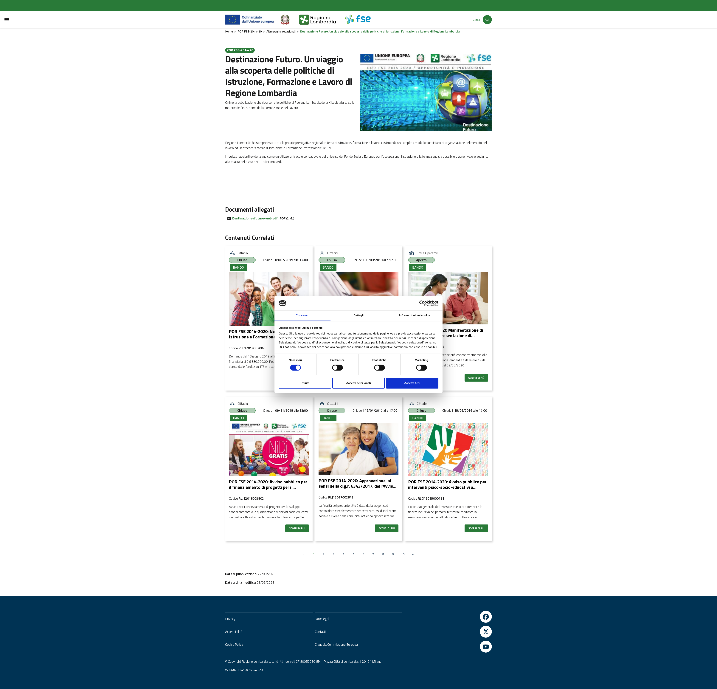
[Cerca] (487, 19)
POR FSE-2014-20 (250, 31)
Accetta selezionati (358, 383)
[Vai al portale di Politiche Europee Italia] (289, 20)
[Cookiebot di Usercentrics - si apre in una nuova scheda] (422, 303)
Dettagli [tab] (358, 315)
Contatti (320, 631)
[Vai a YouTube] (448, 646)
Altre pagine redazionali (281, 31)
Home (229, 31)
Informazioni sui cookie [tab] (414, 315)
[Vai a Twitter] (448, 631)
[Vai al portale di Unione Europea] (252, 20)
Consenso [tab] (302, 315)
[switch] (337, 368)
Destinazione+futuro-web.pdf (255, 218)
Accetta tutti (412, 383)
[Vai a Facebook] (448, 616)
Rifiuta (305, 383)
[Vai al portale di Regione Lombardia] (322, 20)
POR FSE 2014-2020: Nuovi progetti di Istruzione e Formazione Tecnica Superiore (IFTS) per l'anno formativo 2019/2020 (265, 339)
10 (402, 554)
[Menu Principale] (7, 19)
